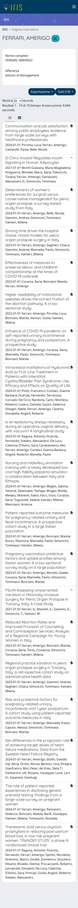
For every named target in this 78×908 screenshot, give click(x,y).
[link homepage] (13, 6)
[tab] (10, 118)
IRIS (5, 29)
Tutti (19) (64, 92)
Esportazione (41, 92)
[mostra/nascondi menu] (74, 7)
